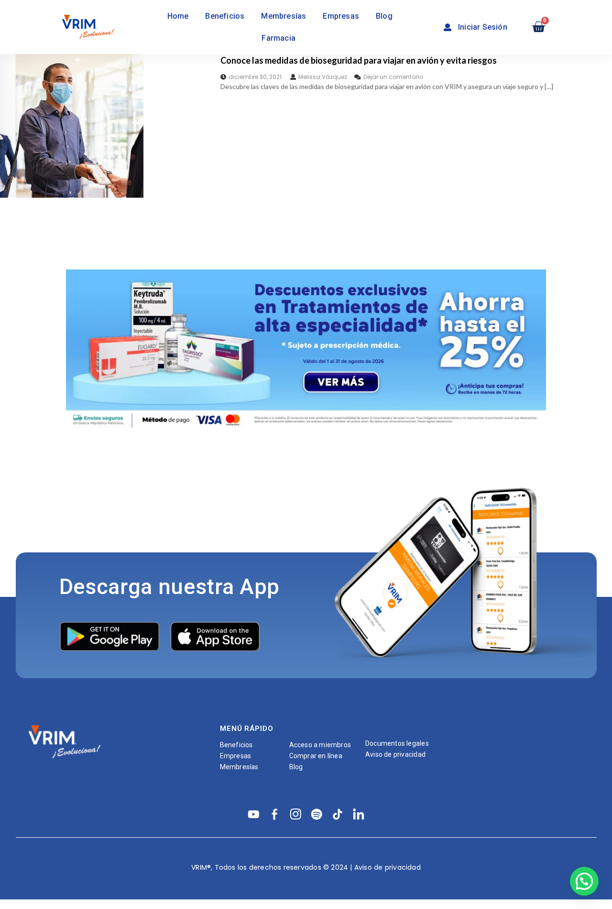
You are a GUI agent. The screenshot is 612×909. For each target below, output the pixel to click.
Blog (384, 16)
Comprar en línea (315, 756)
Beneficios (224, 16)
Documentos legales (397, 743)
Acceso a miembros (320, 745)
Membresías (283, 16)
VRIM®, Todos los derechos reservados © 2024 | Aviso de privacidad (306, 867)
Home (178, 16)
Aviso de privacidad (395, 754)
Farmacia (278, 38)
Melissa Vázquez (322, 77)
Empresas (341, 16)
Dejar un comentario (393, 77)
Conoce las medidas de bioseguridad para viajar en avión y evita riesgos (358, 60)
